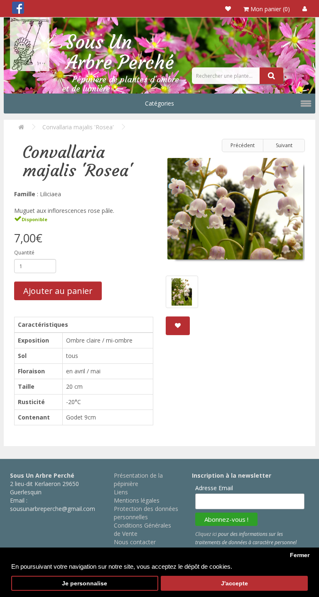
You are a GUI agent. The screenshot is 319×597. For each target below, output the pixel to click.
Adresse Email (214, 488)
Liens (121, 492)
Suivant (284, 145)
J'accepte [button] (234, 583)
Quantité (24, 252)
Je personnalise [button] (84, 583)
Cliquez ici (206, 534)
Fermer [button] (299, 555)
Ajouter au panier (58, 290)
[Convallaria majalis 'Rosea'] (235, 212)
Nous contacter (135, 542)
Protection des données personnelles (146, 513)
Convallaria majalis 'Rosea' (78, 127)
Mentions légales (137, 500)
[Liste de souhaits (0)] (228, 8)
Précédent (243, 145)
